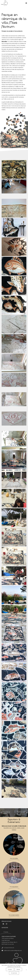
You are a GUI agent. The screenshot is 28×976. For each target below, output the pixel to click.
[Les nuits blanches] (14, 873)
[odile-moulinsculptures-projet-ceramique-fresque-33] (14, 169)
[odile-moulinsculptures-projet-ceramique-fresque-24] (14, 730)
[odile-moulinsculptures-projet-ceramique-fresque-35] (14, 788)
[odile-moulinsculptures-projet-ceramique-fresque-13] (14, 556)
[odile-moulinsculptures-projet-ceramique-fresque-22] (14, 711)
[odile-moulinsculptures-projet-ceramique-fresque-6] (14, 421)
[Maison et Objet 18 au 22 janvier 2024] (14, 844)
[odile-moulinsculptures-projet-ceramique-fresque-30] (14, 266)
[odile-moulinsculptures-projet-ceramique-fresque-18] (14, 653)
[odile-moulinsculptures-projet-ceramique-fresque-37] (14, 343)
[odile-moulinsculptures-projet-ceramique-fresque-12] (14, 537)
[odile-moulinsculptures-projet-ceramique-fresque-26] (14, 749)
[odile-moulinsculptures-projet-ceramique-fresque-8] (14, 459)
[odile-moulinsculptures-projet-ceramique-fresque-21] (14, 691)
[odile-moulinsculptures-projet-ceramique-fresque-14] (14, 575)
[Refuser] (26, 969)
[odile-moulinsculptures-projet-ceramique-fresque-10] (14, 498)
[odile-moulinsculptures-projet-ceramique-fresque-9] (14, 479)
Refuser (18, 969)
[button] (26, 3)
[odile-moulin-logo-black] (4, 3)
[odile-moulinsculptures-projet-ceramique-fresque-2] (14, 208)
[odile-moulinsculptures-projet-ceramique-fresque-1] (14, 188)
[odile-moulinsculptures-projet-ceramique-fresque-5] (14, 401)
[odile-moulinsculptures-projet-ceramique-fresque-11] (14, 517)
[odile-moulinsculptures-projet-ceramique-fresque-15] (14, 595)
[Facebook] (3, 924)
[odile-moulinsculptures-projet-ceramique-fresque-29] (14, 227)
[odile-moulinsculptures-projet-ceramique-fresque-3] (14, 363)
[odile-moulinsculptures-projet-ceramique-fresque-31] (14, 285)
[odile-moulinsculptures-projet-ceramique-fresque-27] (14, 769)
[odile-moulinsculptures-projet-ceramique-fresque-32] (14, 304)
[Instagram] (6, 924)
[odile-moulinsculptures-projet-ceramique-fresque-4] (14, 382)
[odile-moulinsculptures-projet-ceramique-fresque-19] (14, 672)
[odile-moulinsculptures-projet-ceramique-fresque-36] (14, 246)
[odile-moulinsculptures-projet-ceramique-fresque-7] (14, 440)
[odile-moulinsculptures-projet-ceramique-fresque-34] (14, 324)
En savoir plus (14, 973)
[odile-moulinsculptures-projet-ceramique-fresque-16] (14, 614)
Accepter (10, 969)
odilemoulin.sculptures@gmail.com (13, 950)
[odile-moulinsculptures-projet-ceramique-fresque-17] (14, 633)
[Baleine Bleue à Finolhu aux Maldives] (14, 901)
